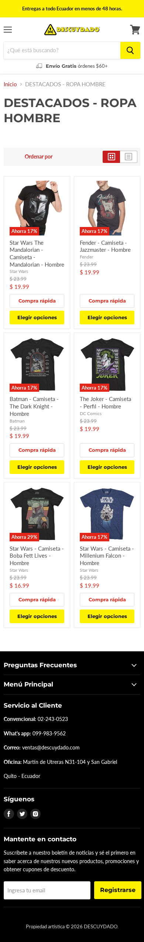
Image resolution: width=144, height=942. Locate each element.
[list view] (128, 157)
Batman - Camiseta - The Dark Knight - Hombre (34, 406)
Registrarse (118, 889)
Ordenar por (38, 157)
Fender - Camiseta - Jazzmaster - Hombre (105, 246)
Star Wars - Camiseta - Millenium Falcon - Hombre (107, 555)
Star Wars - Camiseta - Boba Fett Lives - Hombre (37, 555)
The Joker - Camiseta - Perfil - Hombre (105, 402)
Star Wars (19, 271)
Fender (86, 257)
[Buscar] (130, 50)
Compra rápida (37, 301)
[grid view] (111, 157)
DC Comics (91, 413)
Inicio (10, 84)
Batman (17, 421)
